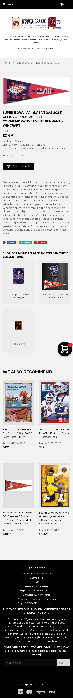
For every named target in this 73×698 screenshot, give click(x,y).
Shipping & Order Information (37, 590)
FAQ (36, 582)
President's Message (36, 586)
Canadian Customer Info (36, 594)
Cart (67, 4)
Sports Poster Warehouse (39, 684)
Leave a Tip (36, 577)
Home (6, 62)
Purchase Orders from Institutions (36, 599)
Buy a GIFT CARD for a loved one (36, 603)
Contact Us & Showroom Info (36, 573)
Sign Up (63, 663)
